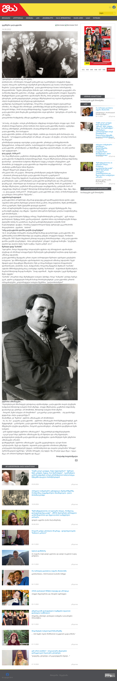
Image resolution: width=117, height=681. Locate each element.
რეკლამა (63, 675)
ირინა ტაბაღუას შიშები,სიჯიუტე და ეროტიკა (50, 591)
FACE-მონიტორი (63, 18)
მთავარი (6, 18)
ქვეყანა (29, 18)
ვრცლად (74, 484)
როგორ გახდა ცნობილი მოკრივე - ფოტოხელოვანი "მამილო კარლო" (54, 532)
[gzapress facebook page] (114, 7)
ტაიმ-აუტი (78, 18)
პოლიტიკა (18, 18)
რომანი (96, 18)
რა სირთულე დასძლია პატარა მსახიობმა (49, 571)
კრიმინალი (47, 18)
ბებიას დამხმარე (39, 551)
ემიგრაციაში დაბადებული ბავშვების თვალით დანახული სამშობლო (51, 612)
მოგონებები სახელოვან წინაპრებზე (47, 631)
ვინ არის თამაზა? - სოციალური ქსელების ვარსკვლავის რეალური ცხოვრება (49, 652)
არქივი (111, 70)
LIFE (37, 18)
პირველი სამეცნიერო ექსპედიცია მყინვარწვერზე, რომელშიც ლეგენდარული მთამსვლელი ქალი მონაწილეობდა (53, 493)
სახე (88, 18)
